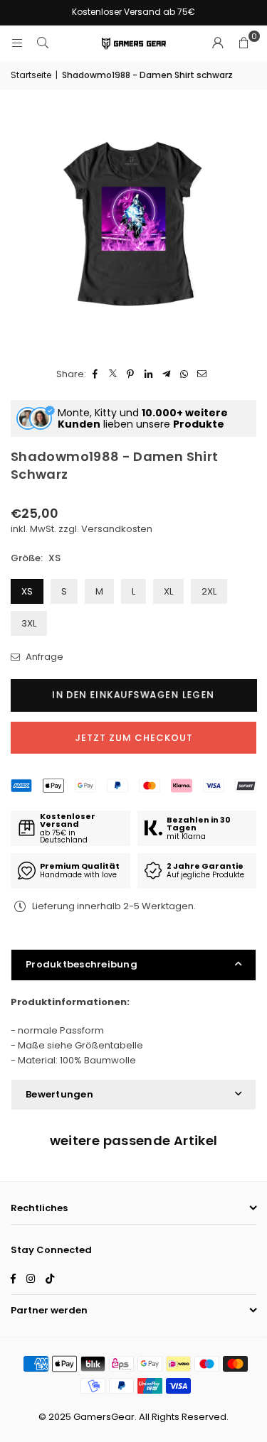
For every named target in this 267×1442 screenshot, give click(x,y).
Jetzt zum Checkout (134, 737)
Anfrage (43, 656)
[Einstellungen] (218, 43)
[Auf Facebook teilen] (95, 374)
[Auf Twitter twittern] (113, 374)
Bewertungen (59, 1094)
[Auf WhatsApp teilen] (184, 374)
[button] (243, 43)
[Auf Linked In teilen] (148, 374)
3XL (28, 623)
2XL (208, 591)
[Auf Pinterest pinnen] (130, 374)
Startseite (31, 75)
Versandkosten (116, 529)
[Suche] (43, 43)
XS (27, 591)
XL (168, 591)
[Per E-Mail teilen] (202, 374)
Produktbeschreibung (81, 964)
